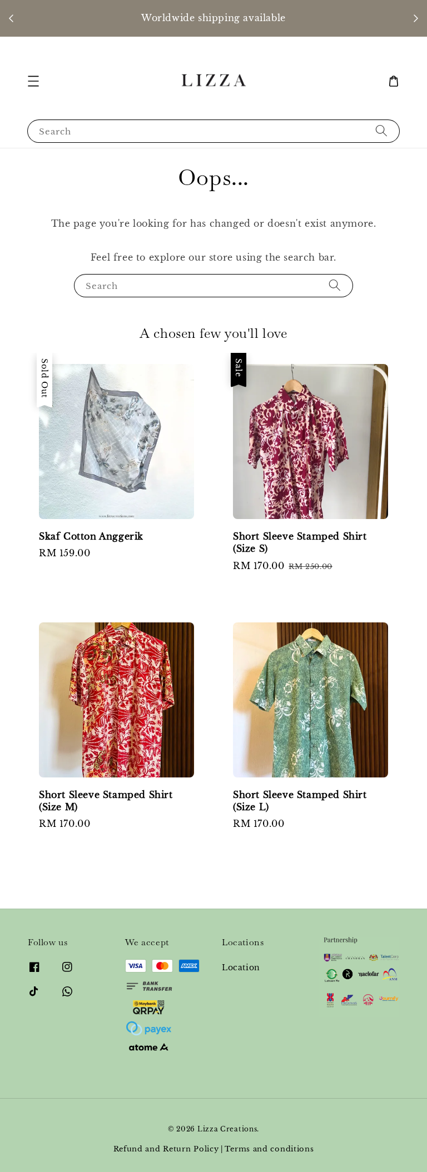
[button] (33, 81)
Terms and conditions (269, 1149)
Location (241, 967)
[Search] (381, 131)
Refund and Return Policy (166, 1149)
